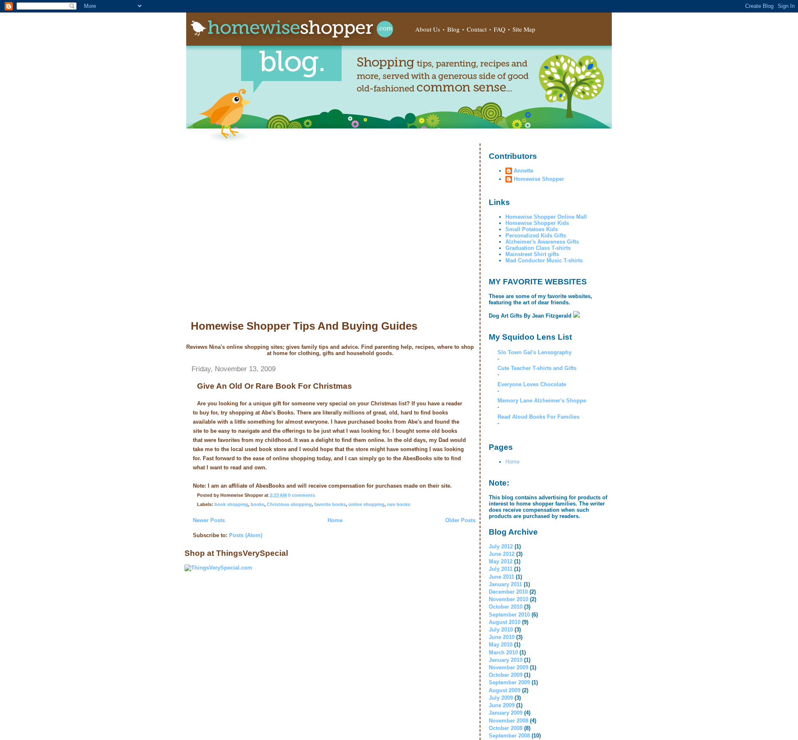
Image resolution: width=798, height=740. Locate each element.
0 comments (301, 495)
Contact (477, 29)
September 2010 (509, 615)
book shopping (231, 504)
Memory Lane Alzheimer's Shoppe (542, 400)
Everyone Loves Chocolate (532, 384)
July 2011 (500, 569)
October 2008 (505, 728)
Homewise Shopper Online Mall (546, 217)
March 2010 (503, 652)
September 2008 (509, 736)
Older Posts (460, 520)
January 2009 (505, 713)
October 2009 (505, 675)
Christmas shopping (289, 504)
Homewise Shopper (539, 179)
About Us (427, 29)
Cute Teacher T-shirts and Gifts (537, 368)
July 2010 (501, 630)
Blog (453, 29)
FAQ (499, 29)
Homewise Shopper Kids (537, 223)
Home (335, 520)
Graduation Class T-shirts (538, 248)
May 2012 (500, 561)
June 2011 (501, 577)
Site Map (523, 29)
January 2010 (505, 660)
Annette (523, 171)
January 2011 (505, 584)
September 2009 (509, 682)
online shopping (366, 504)
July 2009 (501, 698)
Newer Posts (209, 520)
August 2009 (504, 690)
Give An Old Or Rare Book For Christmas (274, 386)
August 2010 (504, 622)
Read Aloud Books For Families (538, 417)
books (257, 504)
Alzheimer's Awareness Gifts (542, 242)
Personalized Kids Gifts (535, 235)
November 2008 (508, 721)
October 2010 (505, 607)
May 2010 (500, 644)
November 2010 (508, 599)
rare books (398, 504)
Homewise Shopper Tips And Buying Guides (304, 326)
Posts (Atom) (245, 535)
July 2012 (501, 546)
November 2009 (508, 667)
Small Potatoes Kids (531, 229)
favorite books (330, 504)
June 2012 (502, 554)
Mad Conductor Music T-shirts (544, 260)
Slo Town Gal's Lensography (534, 352)
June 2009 (502, 705)
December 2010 (508, 592)
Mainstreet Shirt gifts (532, 254)
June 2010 (502, 637)
